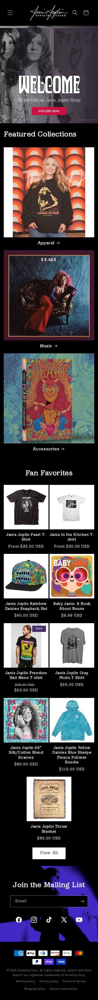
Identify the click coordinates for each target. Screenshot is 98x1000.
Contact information (64, 989)
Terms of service (74, 981)
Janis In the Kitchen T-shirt (72, 537)
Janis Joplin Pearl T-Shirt (26, 537)
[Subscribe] (82, 901)
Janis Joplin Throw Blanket (49, 829)
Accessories (46, 449)
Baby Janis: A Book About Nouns (71, 606)
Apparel (46, 243)
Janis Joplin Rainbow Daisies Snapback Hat (26, 606)
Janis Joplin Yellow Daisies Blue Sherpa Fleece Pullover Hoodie (71, 755)
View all (49, 853)
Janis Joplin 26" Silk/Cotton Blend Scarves (26, 752)
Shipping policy (35, 989)
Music (46, 346)
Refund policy (25, 981)
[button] (10, 12)
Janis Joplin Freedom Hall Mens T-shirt (26, 676)
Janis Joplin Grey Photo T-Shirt (71, 676)
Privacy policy (49, 981)
